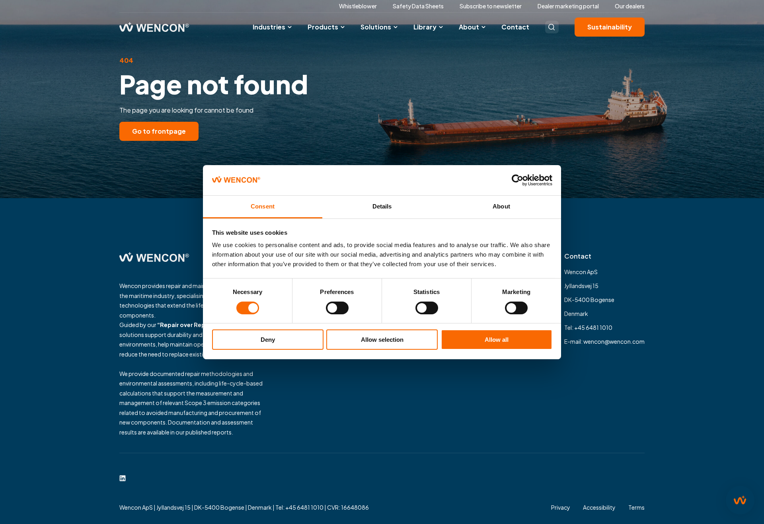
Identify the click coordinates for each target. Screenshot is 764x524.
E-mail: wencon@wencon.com (604, 341)
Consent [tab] (263, 206)
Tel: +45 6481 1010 (588, 327)
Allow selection (382, 339)
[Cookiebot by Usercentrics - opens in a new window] (517, 180)
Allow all (497, 339)
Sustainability (609, 27)
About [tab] (501, 206)
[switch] (337, 308)
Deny (268, 339)
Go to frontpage (159, 131)
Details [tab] (382, 206)
